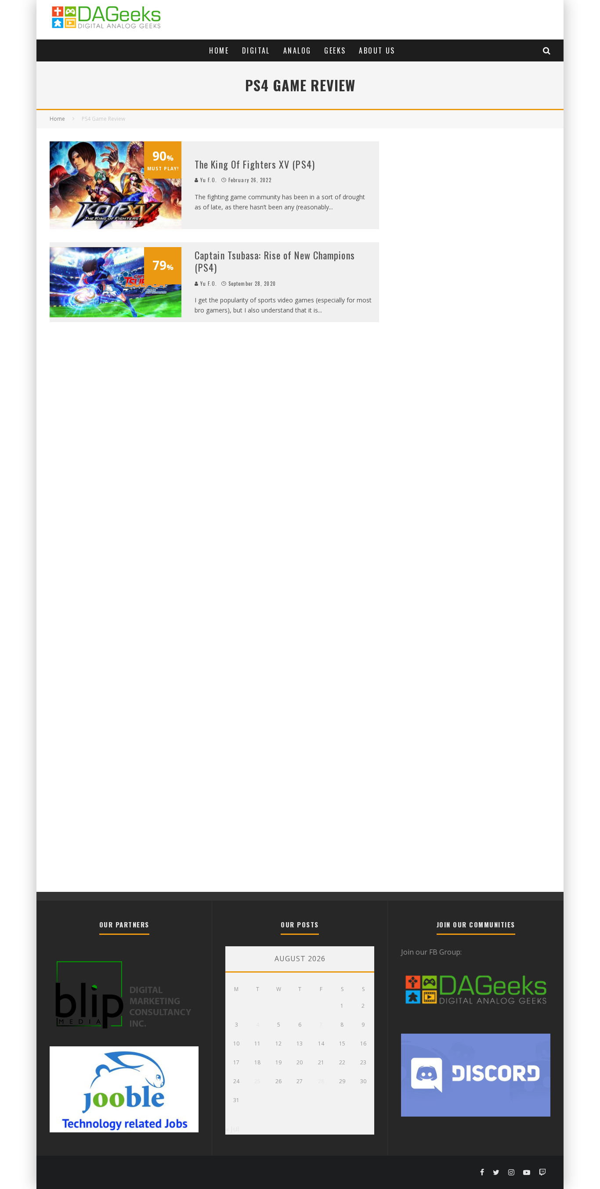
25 (257, 1081)
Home (219, 50)
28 (321, 1081)
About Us (377, 50)
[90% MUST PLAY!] (115, 226)
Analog (297, 50)
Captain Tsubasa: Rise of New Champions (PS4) (275, 261)
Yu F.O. (208, 179)
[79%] (115, 315)
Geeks (335, 50)
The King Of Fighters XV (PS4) (255, 164)
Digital (256, 50)
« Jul (232, 1129)
